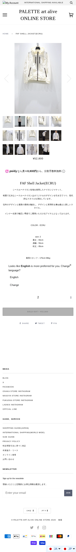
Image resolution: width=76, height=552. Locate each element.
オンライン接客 (9, 455)
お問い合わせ (8, 459)
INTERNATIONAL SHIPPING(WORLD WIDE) (24, 432)
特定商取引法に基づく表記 (14, 446)
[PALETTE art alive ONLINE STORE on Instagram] (44, 528)
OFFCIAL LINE (10, 409)
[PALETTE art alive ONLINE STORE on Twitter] (32, 528)
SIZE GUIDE (9, 437)
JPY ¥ (44, 510)
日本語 (29, 510)
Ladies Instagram (13, 405)
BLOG (5, 378)
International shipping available (43, 3)
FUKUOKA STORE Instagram (18, 400)
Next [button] (66, 78)
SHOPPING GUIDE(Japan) (16, 428)
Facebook (8, 387)
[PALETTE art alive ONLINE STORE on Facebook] (38, 528)
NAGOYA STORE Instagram (17, 396)
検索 (60, 520)
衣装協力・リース (10, 450)
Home (6, 34)
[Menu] (5, 15)
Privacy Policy (11, 441)
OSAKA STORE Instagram (16, 391)
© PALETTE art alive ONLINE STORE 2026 (33, 520)
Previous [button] (9, 78)
